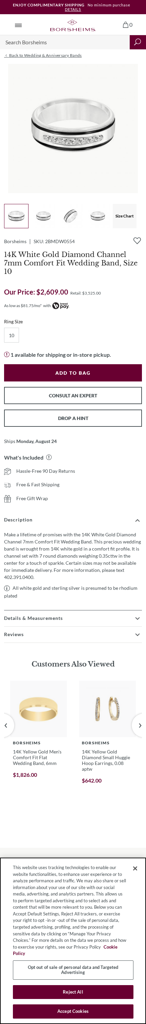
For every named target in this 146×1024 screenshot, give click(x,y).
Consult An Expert (73, 395)
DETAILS (73, 9)
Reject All (73, 992)
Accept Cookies (73, 1011)
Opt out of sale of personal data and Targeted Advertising (73, 969)
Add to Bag (73, 373)
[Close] (135, 868)
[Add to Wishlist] (137, 241)
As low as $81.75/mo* (23, 305)
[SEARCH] (138, 42)
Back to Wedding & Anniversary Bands (44, 55)
